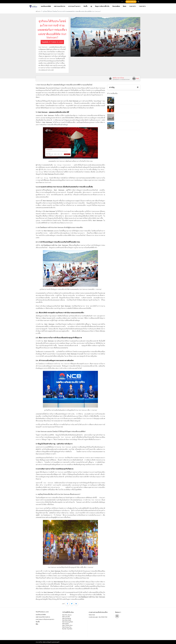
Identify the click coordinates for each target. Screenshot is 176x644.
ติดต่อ (124, 6)
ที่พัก (37, 624)
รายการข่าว (132, 6)
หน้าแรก (38, 11)
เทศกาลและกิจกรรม (59, 6)
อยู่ (91, 6)
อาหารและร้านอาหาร (74, 6)
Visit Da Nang (66, 618)
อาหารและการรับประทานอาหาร (45, 619)
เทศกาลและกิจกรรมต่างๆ (43, 617)
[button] (137, 87)
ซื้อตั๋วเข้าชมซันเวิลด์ (130, 1)
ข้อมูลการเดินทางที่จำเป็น (102, 6)
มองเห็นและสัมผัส (46, 6)
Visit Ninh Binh (66, 620)
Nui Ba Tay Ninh (67, 629)
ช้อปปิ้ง (85, 6)
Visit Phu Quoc (67, 615)
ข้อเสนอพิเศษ (116, 6)
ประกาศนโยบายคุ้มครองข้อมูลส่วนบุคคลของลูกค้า (48, 642)
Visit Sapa (65, 623)
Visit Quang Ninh (67, 622)
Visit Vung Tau (66, 627)
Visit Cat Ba (66, 616)
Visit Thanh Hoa (67, 625)
